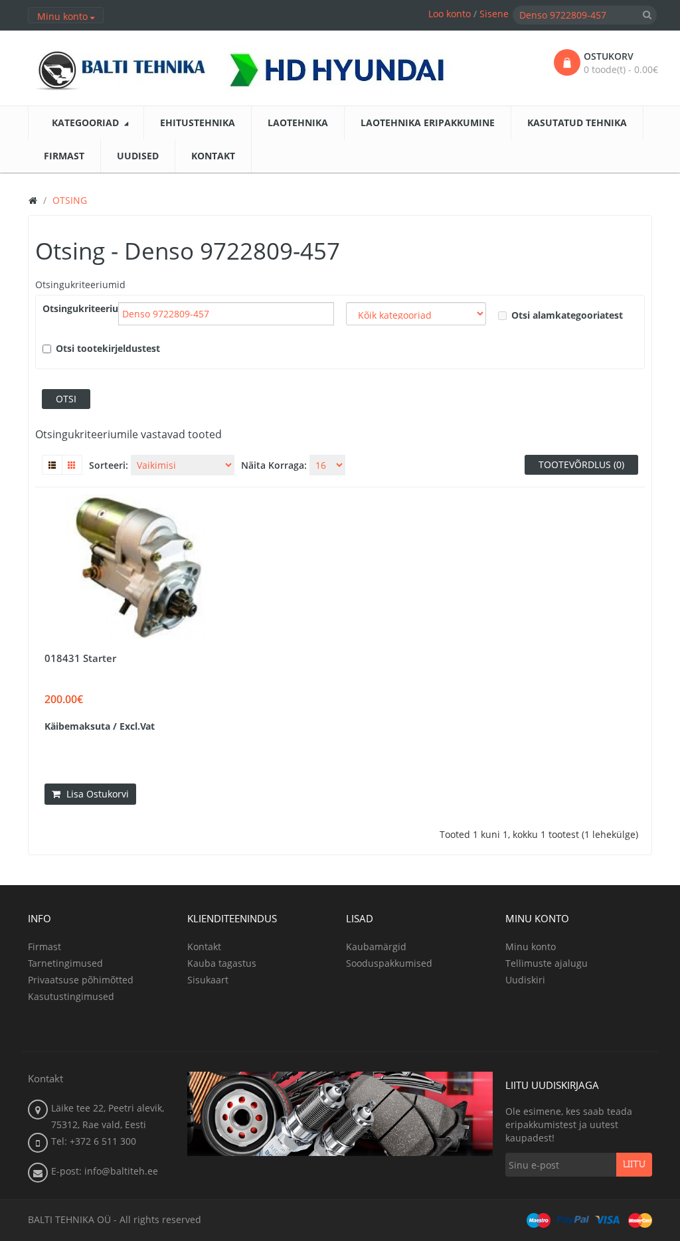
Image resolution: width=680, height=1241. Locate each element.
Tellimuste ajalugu (546, 963)
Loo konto (449, 13)
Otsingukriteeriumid (80, 284)
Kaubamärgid (376, 946)
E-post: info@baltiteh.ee (104, 1171)
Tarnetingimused (65, 963)
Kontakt (204, 946)
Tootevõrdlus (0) (581, 464)
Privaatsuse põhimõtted (80, 979)
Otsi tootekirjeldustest (108, 348)
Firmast (44, 946)
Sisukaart (207, 979)
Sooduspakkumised (389, 963)
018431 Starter (80, 658)
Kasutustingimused (71, 996)
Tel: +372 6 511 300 (93, 1141)
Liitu (634, 1164)
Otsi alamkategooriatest (567, 315)
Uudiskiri (525, 979)
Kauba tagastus (221, 963)
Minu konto (530, 946)
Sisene (494, 13)
